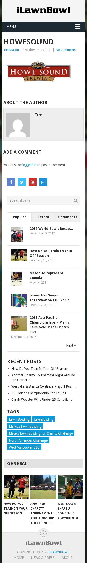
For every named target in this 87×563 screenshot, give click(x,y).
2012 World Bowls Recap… (51, 228)
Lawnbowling (43, 419)
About (67, 558)
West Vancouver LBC (24, 447)
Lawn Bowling (19, 419)
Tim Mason (11, 50)
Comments (67, 217)
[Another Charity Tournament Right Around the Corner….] (43, 487)
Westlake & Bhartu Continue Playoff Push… (44, 386)
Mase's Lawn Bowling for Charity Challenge (41, 433)
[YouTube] (33, 182)
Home (19, 558)
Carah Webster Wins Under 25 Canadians (41, 399)
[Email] (43, 182)
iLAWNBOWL (59, 552)
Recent (44, 217)
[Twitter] (22, 182)
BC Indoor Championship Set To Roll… (40, 393)
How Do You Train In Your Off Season (39, 368)
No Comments (66, 50)
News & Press (43, 558)
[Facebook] (11, 182)
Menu (11, 27)
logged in (29, 165)
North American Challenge (28, 440)
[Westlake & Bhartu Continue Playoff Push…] (70, 487)
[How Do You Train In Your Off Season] (16, 487)
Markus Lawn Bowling (25, 426)
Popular (19, 217)
